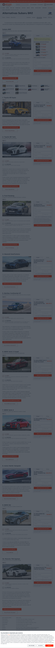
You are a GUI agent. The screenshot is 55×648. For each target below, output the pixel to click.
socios (9, 634)
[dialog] (27, 639)
